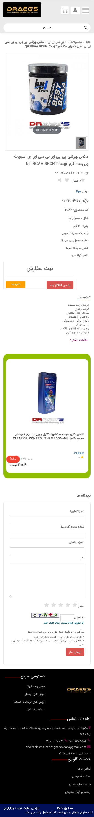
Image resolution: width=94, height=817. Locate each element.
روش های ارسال (35, 694)
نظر (82, 558)
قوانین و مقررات (35, 686)
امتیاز (81, 606)
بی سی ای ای (56, 42)
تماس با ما (84, 768)
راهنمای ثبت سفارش (78, 792)
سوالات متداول (36, 709)
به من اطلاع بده (60, 285)
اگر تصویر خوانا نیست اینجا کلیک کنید (64, 623)
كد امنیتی (79, 618)
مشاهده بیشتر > (79, 340)
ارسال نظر (75, 652)
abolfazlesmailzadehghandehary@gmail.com (56, 747)
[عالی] (75, 605)
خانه (88, 42)
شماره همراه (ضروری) (72, 527)
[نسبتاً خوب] (53, 605)
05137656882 (77, 740)
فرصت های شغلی (80, 784)
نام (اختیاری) (77, 511)
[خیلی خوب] (68, 605)
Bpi (78, 191)
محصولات (76, 42)
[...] (81, 142)
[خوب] (60, 605)
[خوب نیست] (46, 605)
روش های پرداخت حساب (29, 701)
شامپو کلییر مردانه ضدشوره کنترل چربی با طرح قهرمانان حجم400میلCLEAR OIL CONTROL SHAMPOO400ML (48, 436)
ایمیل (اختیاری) (75, 542)
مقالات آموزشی (81, 776)
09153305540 (54, 740)
